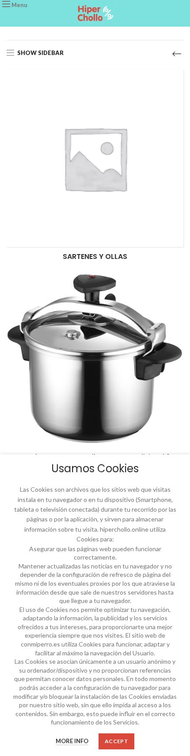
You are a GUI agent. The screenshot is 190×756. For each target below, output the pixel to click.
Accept (116, 741)
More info (72, 740)
